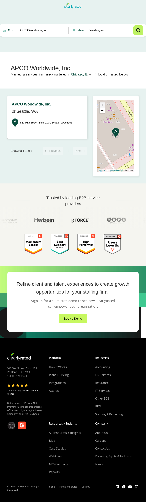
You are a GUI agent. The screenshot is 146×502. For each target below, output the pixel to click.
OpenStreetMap (115, 170)
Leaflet (102, 170)
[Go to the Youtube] (124, 487)
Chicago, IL (79, 74)
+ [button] (102, 105)
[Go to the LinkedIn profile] (117, 487)
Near (81, 30)
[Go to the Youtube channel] (130, 487)
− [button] (102, 110)
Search (138, 30)
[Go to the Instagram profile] (136, 487)
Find (11, 30)
